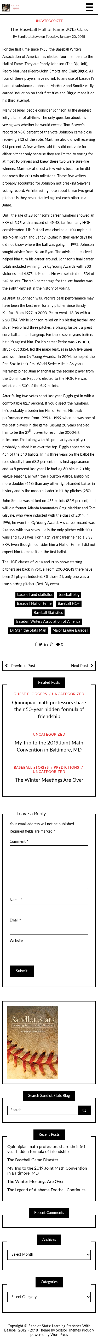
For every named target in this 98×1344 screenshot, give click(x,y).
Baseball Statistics (48, 613)
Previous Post (22, 666)
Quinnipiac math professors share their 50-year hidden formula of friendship (49, 709)
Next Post (79, 666)
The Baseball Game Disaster (32, 1160)
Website (16, 941)
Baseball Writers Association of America (48, 622)
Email (15, 920)
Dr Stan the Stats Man (28, 630)
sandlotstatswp (29, 37)
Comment (19, 842)
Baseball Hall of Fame (34, 604)
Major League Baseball (70, 630)
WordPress (59, 1335)
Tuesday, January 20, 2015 (65, 37)
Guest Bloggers (30, 694)
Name (16, 900)
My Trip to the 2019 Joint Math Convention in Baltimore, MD (47, 1170)
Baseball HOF (69, 604)
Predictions (66, 767)
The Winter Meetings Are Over (49, 780)
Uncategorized (49, 21)
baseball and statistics (35, 595)
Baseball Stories (31, 767)
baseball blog (69, 595)
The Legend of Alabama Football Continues (46, 1190)
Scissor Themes (68, 1330)
